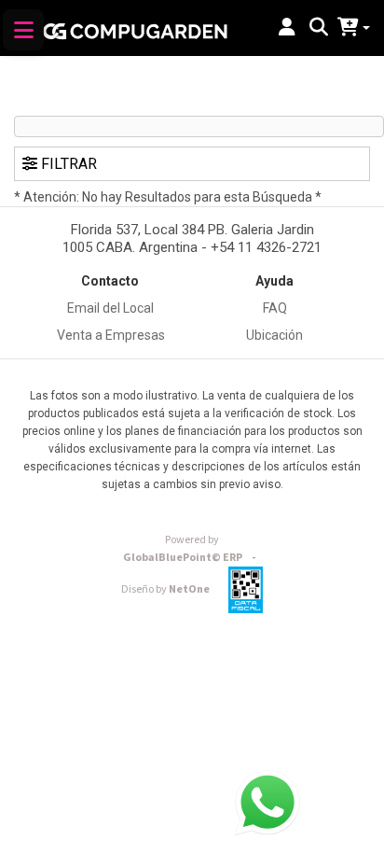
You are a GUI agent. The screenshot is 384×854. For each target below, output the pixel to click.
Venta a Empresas (111, 335)
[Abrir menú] (23, 29)
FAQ (275, 308)
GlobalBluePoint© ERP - (192, 549)
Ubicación (274, 335)
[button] (287, 28)
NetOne (165, 589)
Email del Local (110, 308)
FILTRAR (67, 164)
